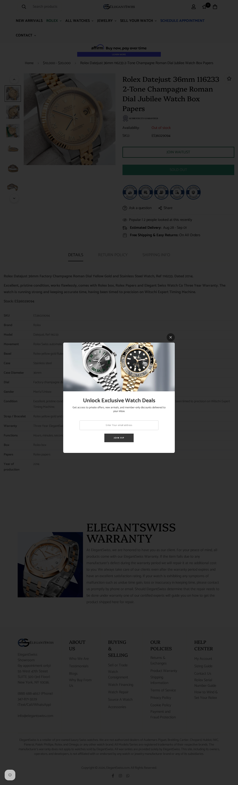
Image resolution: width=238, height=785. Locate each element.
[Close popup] (171, 337)
